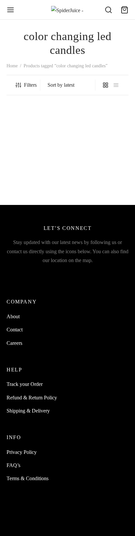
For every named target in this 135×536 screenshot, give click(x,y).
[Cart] (124, 10)
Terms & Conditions (27, 478)
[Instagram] (37, 274)
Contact (15, 329)
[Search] (108, 10)
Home (12, 65)
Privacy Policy (22, 452)
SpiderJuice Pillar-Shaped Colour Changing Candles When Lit (34, 192)
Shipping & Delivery (28, 410)
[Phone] (98, 274)
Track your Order (25, 384)
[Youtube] (52, 274)
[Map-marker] (113, 274)
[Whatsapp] (83, 274)
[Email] (68, 274)
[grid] (105, 85)
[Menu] (10, 10)
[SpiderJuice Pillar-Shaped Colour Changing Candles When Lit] (36, 147)
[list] (116, 85)
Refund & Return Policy (32, 397)
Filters (30, 85)
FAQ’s (13, 465)
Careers (14, 343)
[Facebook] (21, 274)
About (13, 316)
